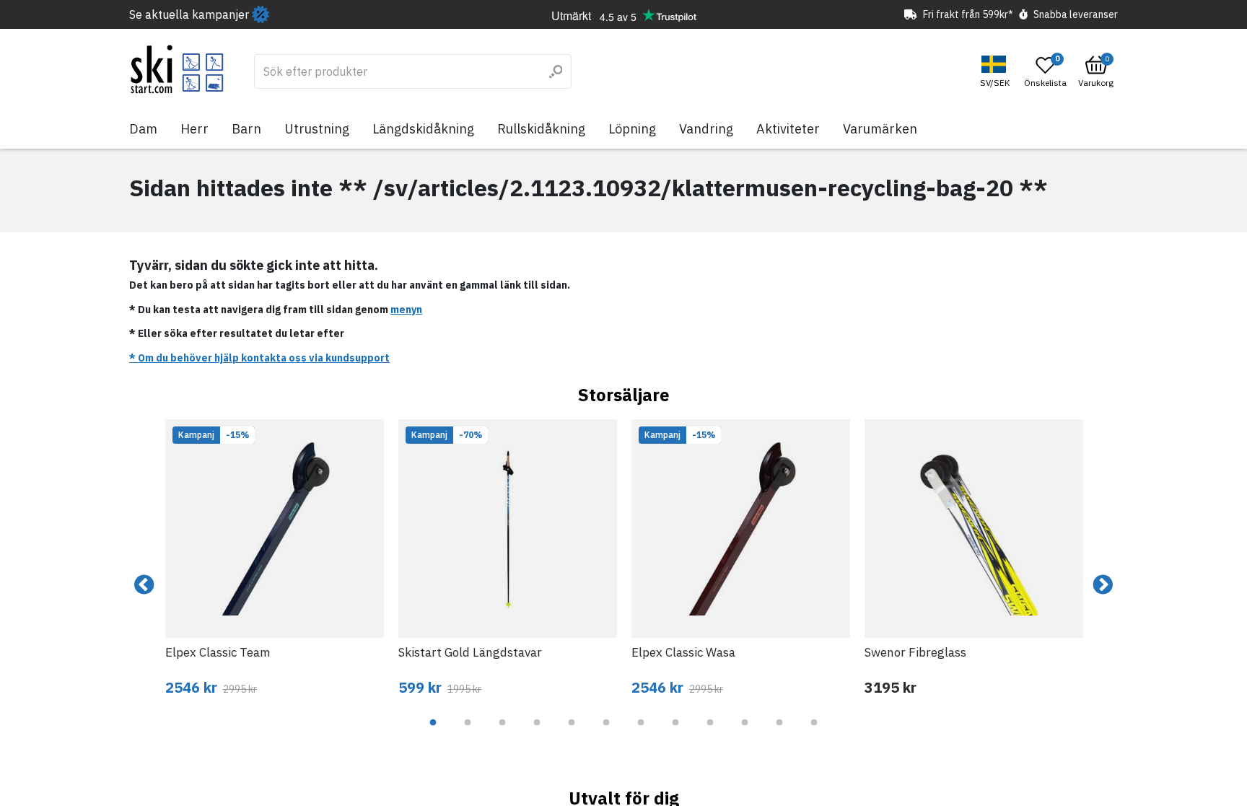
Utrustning (316, 129)
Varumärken (880, 129)
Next (1102, 585)
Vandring (706, 129)
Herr (194, 129)
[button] (996, 71)
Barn (246, 129)
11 (779, 733)
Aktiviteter (788, 129)
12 (814, 733)
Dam (143, 129)
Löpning (632, 129)
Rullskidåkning (541, 129)
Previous (144, 585)
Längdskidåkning (423, 129)
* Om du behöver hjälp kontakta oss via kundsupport (259, 357)
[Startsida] (177, 69)
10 (744, 733)
